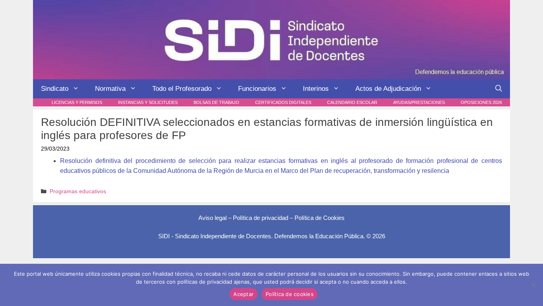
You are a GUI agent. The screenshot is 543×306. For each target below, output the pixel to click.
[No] (533, 285)
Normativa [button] (110, 88)
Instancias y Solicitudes (148, 102)
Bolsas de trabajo (216, 102)
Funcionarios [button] (257, 88)
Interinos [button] (316, 88)
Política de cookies (290, 294)
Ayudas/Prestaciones (419, 102)
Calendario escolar (352, 102)
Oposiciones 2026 (481, 102)
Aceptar (243, 294)
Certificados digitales (283, 102)
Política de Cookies (320, 217)
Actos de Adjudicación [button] (388, 88)
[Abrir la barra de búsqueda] (498, 88)
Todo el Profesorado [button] (181, 88)
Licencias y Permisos (77, 102)
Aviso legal (212, 217)
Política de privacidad (260, 217)
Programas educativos (78, 191)
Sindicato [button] (54, 88)
